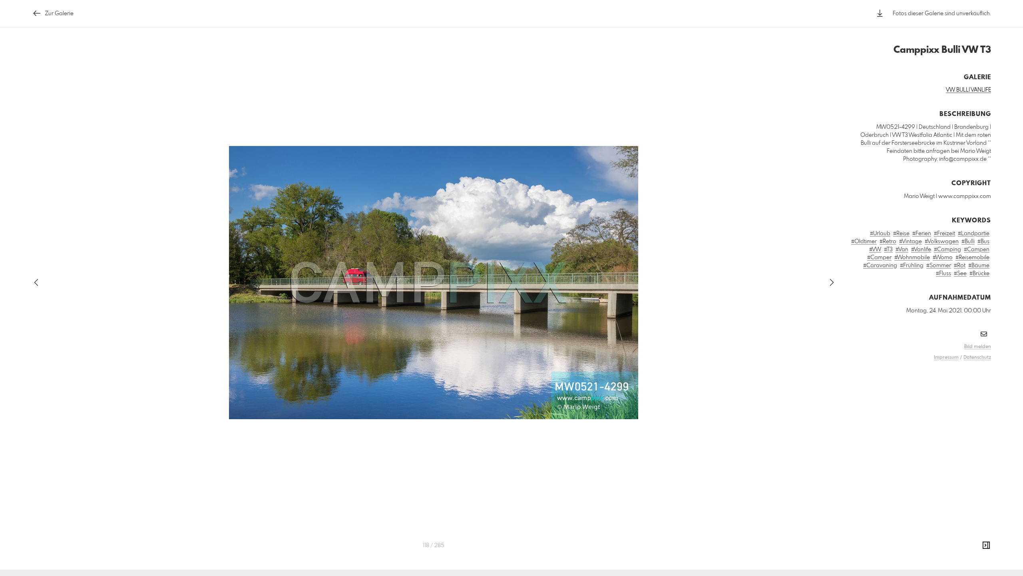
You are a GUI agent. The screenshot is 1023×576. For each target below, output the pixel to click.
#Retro (888, 241)
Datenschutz (977, 357)
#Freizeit (944, 233)
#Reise (901, 233)
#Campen (976, 249)
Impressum (946, 357)
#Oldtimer (864, 241)
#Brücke (979, 273)
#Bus (983, 241)
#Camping (947, 249)
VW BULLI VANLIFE (968, 90)
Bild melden (977, 346)
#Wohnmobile (912, 257)
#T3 (888, 249)
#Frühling (911, 265)
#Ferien (921, 233)
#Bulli (968, 241)
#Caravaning (880, 265)
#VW (875, 249)
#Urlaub (880, 233)
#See (960, 273)
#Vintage (910, 241)
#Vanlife (921, 249)
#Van (902, 249)
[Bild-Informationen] (986, 546)
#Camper (879, 257)
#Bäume (978, 265)
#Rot (959, 265)
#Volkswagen (942, 241)
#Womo (943, 257)
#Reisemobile (972, 257)
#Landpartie (973, 233)
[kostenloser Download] (880, 13)
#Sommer (938, 265)
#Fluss (943, 273)
